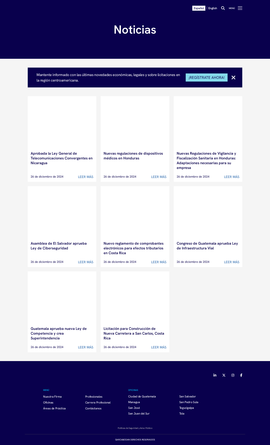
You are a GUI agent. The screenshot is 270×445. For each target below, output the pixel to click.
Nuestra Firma (52, 396)
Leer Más (85, 177)
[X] (224, 375)
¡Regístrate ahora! (207, 77)
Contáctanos (93, 408)
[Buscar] (223, 8)
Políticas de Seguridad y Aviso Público (135, 428)
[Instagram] (233, 375)
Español (199, 8)
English (212, 8)
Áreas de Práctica (54, 408)
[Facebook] (241, 375)
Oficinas (48, 402)
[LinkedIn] (215, 375)
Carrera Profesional (98, 402)
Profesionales (93, 396)
